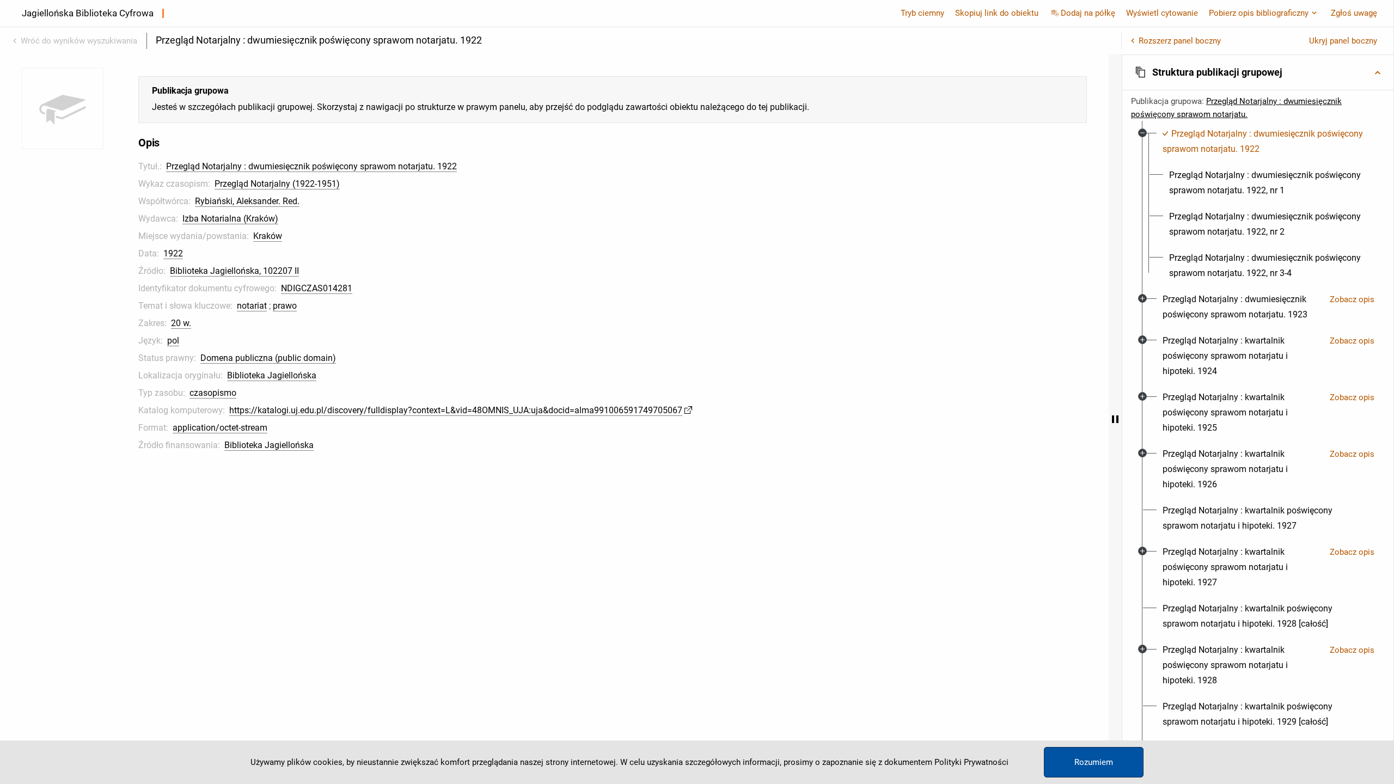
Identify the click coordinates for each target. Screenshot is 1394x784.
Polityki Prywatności (971, 762)
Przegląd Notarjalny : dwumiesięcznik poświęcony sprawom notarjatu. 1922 (311, 166)
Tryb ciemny (922, 13)
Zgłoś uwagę (1354, 13)
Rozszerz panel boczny (1180, 41)
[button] (1257, 72)
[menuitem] (1264, 141)
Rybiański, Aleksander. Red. (247, 201)
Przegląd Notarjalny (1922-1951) (277, 184)
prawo (285, 306)
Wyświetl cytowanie (1162, 13)
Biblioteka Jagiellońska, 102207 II (234, 271)
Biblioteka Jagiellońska (271, 375)
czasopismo (212, 393)
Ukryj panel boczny (1343, 41)
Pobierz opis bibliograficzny (1259, 13)
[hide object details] (1115, 419)
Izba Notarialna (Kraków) (230, 218)
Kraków (267, 236)
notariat (252, 306)
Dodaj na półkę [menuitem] (1088, 13)
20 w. (181, 323)
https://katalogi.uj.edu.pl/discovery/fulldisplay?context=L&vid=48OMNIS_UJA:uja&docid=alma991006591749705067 (455, 410)
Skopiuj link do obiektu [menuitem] (996, 13)
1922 (173, 253)
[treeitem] (1258, 203)
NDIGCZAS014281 (316, 288)
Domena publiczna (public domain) (268, 358)
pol (173, 340)
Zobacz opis (1352, 299)
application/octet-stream (220, 427)
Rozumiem (1093, 762)
